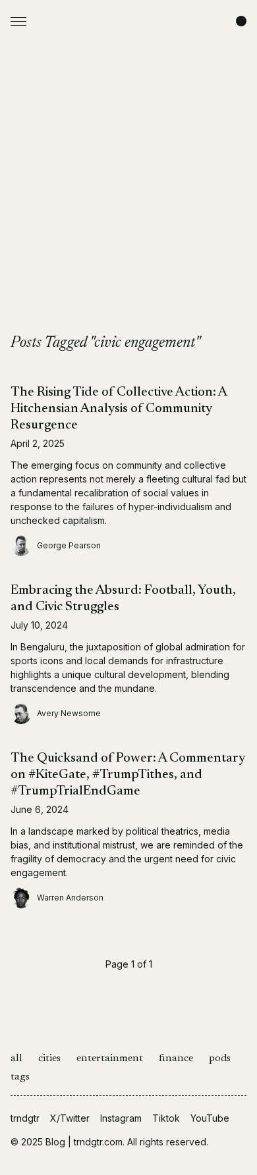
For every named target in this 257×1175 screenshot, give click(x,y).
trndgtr (25, 1118)
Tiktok (166, 1118)
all (16, 1058)
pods (220, 1058)
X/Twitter (70, 1118)
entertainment (109, 1058)
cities (49, 1058)
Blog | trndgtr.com (84, 1141)
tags (20, 1077)
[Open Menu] (18, 21)
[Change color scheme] (241, 21)
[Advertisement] (128, 198)
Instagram (121, 1118)
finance (176, 1058)
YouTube (209, 1118)
